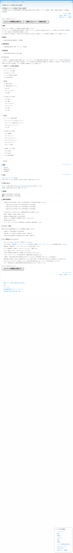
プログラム (59, 537)
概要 (58, 533)
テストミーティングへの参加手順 (25, 244)
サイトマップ (7, 287)
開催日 (58, 535)
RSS (5, 285)
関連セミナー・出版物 (62, 550)
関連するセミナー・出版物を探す (36, 21)
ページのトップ (60, 531)
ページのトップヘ (67, 164)
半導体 (60, 15)
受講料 (58, 542)
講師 (58, 540)
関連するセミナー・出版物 (65, 17)
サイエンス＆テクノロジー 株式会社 (10, 177)
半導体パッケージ (67, 15)
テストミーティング (46, 244)
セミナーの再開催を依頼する (13, 21)
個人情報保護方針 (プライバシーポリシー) (13, 289)
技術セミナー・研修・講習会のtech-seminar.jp (14, 282)
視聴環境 (14, 244)
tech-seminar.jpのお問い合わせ (25, 186)
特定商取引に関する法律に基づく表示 (12, 291)
